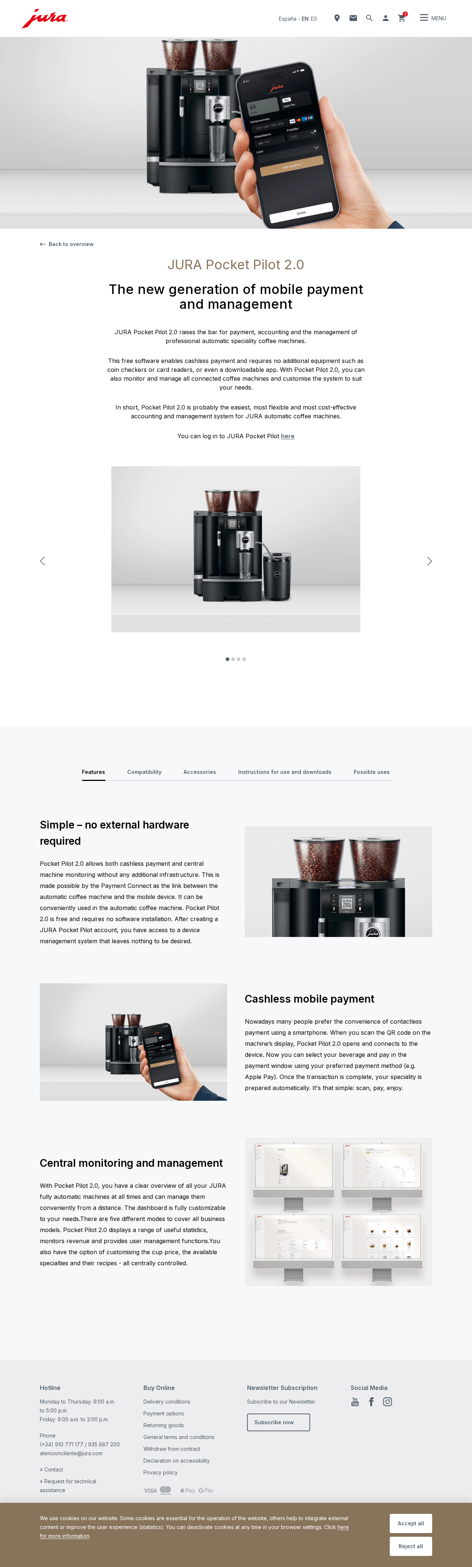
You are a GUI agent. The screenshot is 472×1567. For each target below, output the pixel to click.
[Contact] (353, 18)
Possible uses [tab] (372, 772)
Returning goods (163, 1425)
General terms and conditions (179, 1437)
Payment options (163, 1413)
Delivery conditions (166, 1401)
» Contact (51, 1469)
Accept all (411, 1523)
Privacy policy (160, 1472)
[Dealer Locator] (337, 18)
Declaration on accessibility (176, 1460)
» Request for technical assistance (68, 1485)
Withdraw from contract (171, 1449)
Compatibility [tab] (144, 772)
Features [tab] (93, 772)
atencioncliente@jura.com (71, 1453)
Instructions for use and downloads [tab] (285, 772)
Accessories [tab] (200, 772)
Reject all (411, 1546)
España (287, 18)
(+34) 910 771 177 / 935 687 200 (80, 1444)
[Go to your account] (385, 18)
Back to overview (71, 244)
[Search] (369, 18)
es (314, 18)
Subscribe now (274, 1422)
